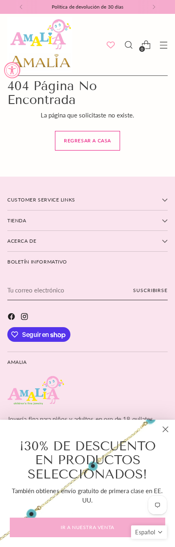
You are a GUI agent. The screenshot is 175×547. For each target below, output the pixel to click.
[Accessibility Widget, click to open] (12, 70)
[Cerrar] (165, 429)
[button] (149, 532)
